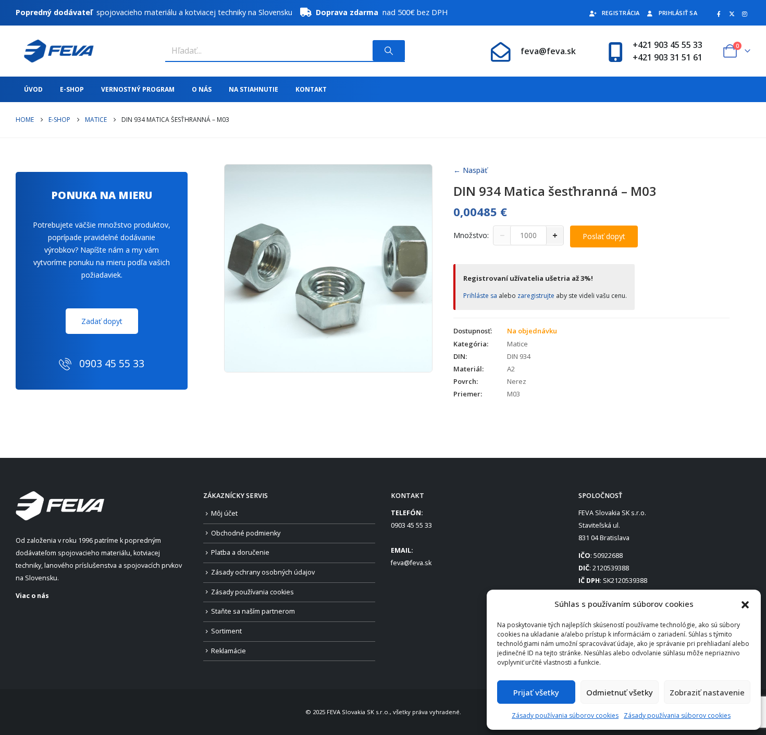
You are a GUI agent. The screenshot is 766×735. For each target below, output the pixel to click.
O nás (202, 89)
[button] (745, 604)
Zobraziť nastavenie (707, 692)
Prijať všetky (536, 692)
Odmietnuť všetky (619, 692)
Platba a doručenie (240, 552)
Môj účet (224, 513)
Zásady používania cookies (252, 592)
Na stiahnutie (253, 89)
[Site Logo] (55, 51)
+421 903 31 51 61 (667, 57)
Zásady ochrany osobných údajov (263, 572)
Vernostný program (138, 89)
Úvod (33, 89)
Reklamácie (228, 650)
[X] (731, 13)
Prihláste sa (480, 295)
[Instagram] (744, 13)
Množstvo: (471, 235)
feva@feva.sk (548, 51)
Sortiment (226, 631)
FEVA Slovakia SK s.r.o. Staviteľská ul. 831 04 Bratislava (612, 525)
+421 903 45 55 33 (667, 45)
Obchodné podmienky (245, 533)
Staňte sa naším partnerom (253, 611)
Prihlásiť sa (678, 13)
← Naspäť (470, 170)
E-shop (72, 89)
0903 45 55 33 (411, 525)
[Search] (389, 50)
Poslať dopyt (604, 236)
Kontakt (311, 89)
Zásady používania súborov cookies (565, 715)
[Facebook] (718, 13)
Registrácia (621, 13)
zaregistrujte (535, 295)
